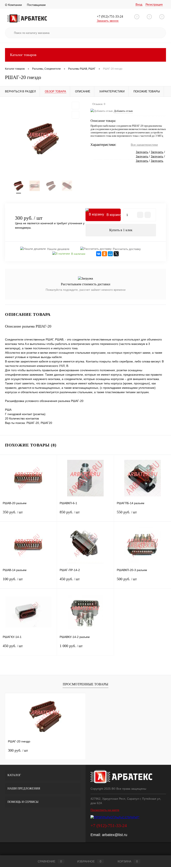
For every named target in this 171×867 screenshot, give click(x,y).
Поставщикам (36, 4)
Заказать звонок (107, 20)
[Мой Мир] (110, 253)
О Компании (13, 4)
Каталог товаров (23, 55)
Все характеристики (144, 144)
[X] (116, 253)
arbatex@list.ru (114, 835)
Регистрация (154, 4)
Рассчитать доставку (127, 249)
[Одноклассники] (104, 253)
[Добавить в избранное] (75, 105)
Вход (139, 4)
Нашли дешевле (58, 249)
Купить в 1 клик (120, 230)
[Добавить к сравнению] (75, 115)
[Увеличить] (43, 138)
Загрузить (142, 152)
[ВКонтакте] (98, 253)
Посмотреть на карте (105, 810)
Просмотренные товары (85, 684)
